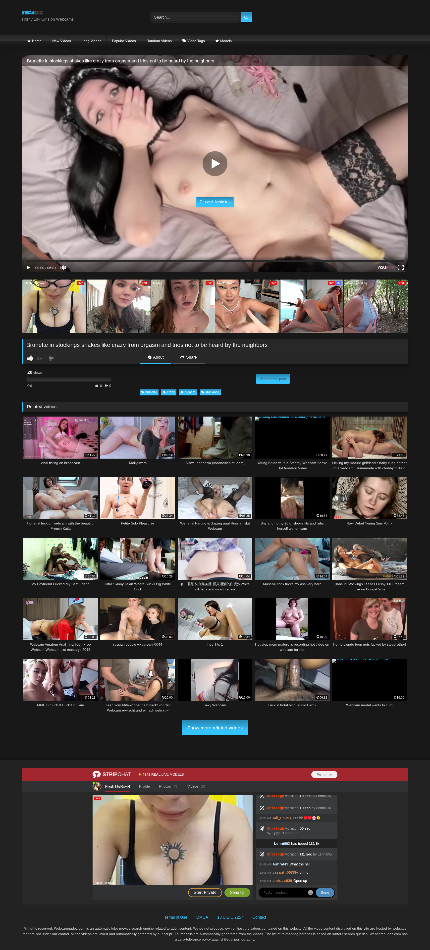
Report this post (273, 379)
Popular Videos (124, 41)
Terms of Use (175, 917)
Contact (259, 917)
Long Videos (91, 41)
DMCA (202, 917)
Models (226, 41)
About (157, 357)
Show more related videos (215, 727)
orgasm (190, 392)
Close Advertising (215, 201)
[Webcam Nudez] (32, 13)
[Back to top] (414, 935)
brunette (151, 392)
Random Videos (159, 41)
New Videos (61, 41)
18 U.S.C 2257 (230, 917)
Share (191, 357)
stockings (212, 392)
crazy (171, 392)
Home (37, 41)
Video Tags (196, 41)
